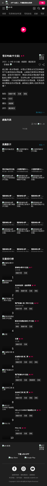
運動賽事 (32, 380)
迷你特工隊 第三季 (21, 392)
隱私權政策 (24, 475)
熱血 (30, 308)
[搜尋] (38, 8)
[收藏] (39, 64)
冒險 (25, 94)
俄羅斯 (24, 62)
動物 (17, 291)
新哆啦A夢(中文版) (22, 267)
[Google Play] (31, 459)
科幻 (30, 362)
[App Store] (15, 459)
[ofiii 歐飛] (10, 8)
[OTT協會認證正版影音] (42, 57)
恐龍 (36, 398)
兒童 (19, 94)
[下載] (34, 8)
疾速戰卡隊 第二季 (21, 357)
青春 (38, 380)
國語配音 (32, 62)
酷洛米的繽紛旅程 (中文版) (24, 321)
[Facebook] (14, 468)
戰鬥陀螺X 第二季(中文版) (24, 303)
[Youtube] (32, 468)
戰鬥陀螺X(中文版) (21, 374)
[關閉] (3, 3)
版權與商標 (15, 475)
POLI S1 (18, 428)
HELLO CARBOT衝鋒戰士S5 (25, 410)
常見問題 (11, 478)
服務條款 (32, 475)
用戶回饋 (19, 478)
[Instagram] (23, 468)
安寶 (16, 339)
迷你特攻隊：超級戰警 (23, 285)
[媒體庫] (43, 8)
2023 (4, 62)
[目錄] (3, 8)
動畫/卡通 (12, 94)
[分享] (43, 64)
